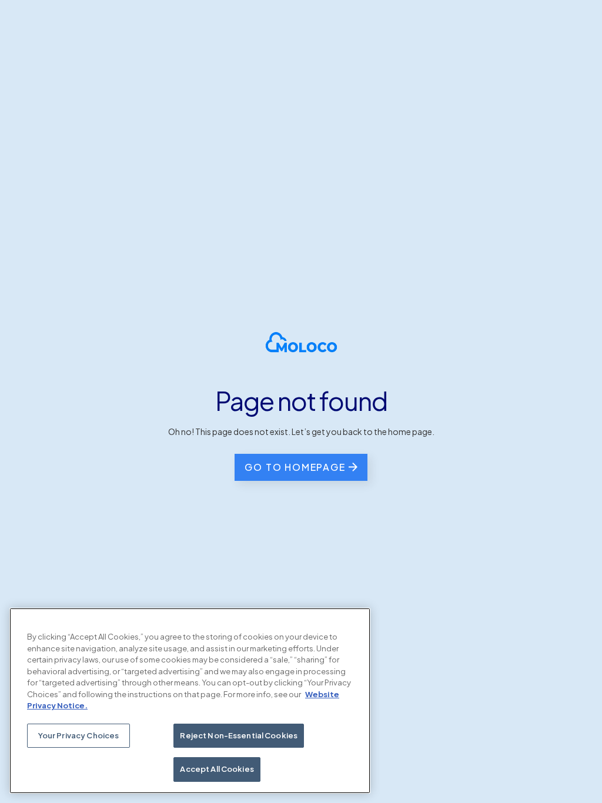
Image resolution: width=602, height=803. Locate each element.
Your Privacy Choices (78, 735)
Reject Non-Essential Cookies (238, 735)
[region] (189, 701)
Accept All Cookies (216, 769)
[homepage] (301, 342)
